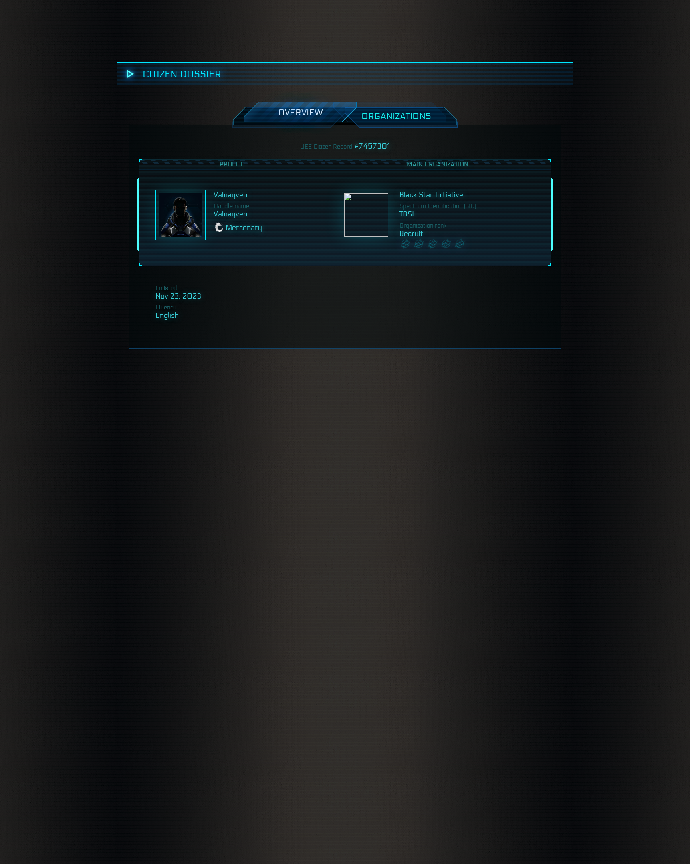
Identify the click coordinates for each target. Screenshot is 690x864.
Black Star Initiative (431, 194)
